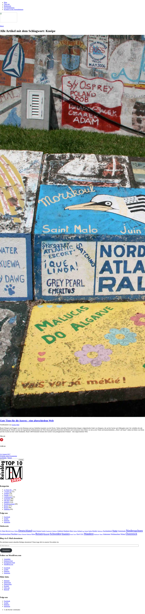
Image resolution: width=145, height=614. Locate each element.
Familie (6, 495)
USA (81, 534)
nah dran (6, 500)
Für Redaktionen (9, 8)
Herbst (75, 531)
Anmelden (7, 559)
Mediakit (6, 581)
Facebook (7, 517)
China (16, 531)
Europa (38, 531)
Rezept (6, 507)
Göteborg (60, 531)
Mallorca (100, 531)
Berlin (12, 531)
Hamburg (66, 531)
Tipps (74, 534)
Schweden (55, 533)
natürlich (6, 502)
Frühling (54, 531)
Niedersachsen (134, 530)
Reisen (10, 458)
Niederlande (122, 531)
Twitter (6, 519)
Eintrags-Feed (8, 561)
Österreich (131, 533)
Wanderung (96, 534)
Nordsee (14, 534)
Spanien (65, 533)
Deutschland (25, 530)
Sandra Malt (15, 425)
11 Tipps (2, 531)
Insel (83, 531)
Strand (71, 534)
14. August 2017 (5, 454)
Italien (90, 531)
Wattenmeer (106, 534)
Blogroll (6, 589)
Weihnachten (115, 534)
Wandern (89, 533)
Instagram (7, 522)
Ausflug (6, 493)
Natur (115, 530)
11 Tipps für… (8, 490)
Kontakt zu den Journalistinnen (13, 9)
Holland (79, 531)
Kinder (94, 531)
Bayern (8, 531)
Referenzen (7, 6)
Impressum (7, 582)
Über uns (7, 4)
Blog (5, 2)
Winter (123, 534)
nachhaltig (3, 458)
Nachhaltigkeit (107, 531)
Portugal (24, 534)
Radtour (29, 534)
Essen (34, 531)
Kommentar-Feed (9, 562)
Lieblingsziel (8, 497)
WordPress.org (8, 564)
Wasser (101, 534)
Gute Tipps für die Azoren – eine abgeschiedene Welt (27, 420)
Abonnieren (6, 550)
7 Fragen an (7, 491)
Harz (71, 531)
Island (86, 531)
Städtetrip (7, 509)
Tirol (78, 534)
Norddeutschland (9, 504)
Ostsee (20, 534)
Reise (33, 534)
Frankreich (49, 531)
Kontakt (6, 586)
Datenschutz (8, 584)
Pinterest (6, 520)
